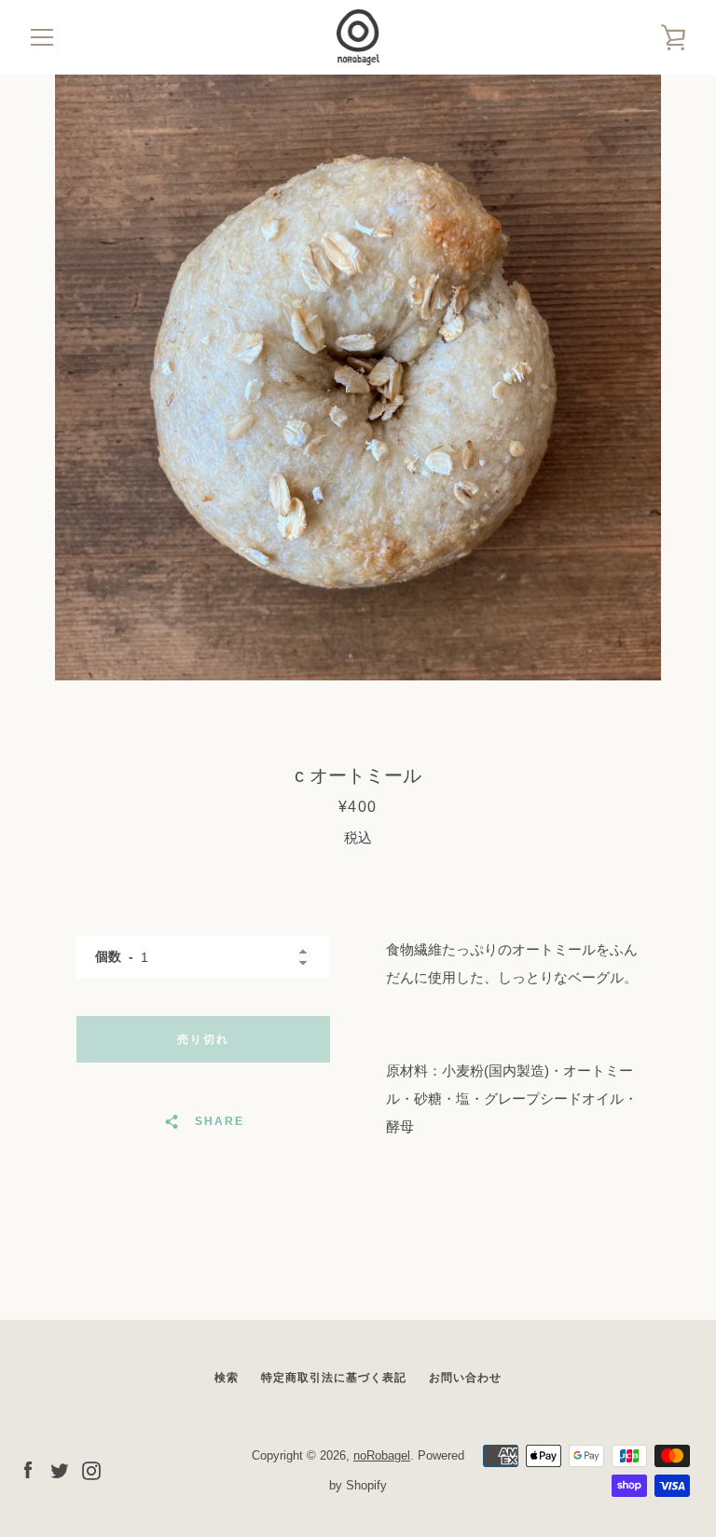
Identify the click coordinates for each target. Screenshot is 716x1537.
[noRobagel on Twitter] (59, 1469)
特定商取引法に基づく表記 (333, 1377)
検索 (226, 1377)
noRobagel (381, 1455)
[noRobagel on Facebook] (28, 1469)
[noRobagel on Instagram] (91, 1469)
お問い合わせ (465, 1377)
